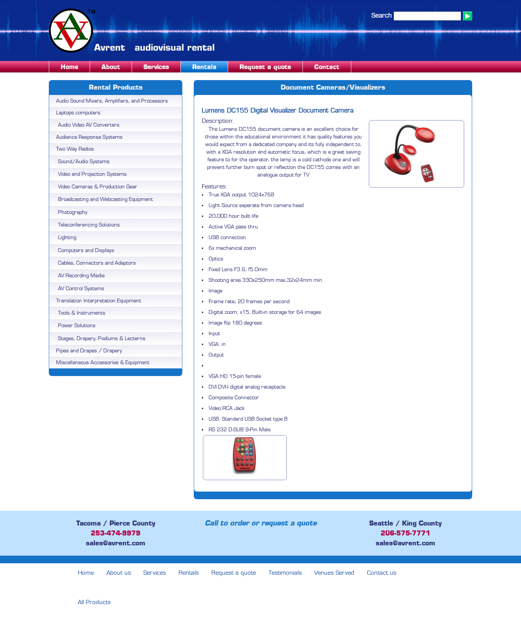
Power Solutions (76, 325)
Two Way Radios (75, 149)
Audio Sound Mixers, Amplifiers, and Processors (112, 101)
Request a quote (265, 67)
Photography (72, 212)
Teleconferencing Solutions (89, 225)
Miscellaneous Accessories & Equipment (103, 362)
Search (381, 15)
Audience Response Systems (89, 137)
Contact (326, 67)
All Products (94, 602)
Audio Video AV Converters (88, 125)
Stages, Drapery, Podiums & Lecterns (101, 338)
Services (156, 67)
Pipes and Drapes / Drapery (89, 350)
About (110, 67)
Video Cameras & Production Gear (97, 186)
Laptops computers (78, 112)
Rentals (204, 67)
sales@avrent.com (115, 543)
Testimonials (285, 572)
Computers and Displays (86, 250)
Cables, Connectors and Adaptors (97, 263)
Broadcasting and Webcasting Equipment (105, 199)
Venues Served (334, 572)
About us (118, 572)
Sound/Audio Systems (83, 161)
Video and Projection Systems (92, 174)
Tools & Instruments (81, 313)
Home (69, 67)
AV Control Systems (81, 288)
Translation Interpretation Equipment (98, 300)
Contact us (381, 572)
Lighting (67, 237)
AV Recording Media (81, 275)
